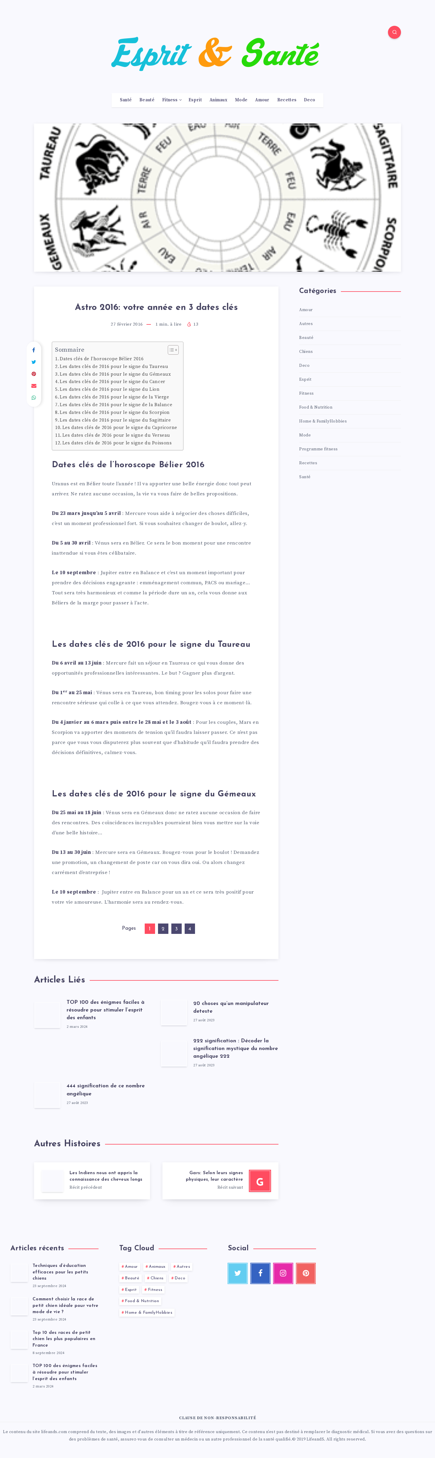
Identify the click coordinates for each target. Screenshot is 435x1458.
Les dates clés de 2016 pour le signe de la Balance (116, 405)
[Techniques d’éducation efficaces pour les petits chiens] (19, 1272)
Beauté (146, 100)
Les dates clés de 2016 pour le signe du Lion (110, 389)
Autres (306, 324)
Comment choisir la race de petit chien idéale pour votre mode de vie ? (65, 1306)
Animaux (218, 100)
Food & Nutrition (315, 407)
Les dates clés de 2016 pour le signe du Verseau (116, 435)
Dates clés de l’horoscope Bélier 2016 (102, 359)
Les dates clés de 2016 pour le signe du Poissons (117, 443)
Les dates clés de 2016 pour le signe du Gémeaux (115, 374)
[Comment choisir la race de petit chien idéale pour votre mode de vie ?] (19, 1306)
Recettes (286, 100)
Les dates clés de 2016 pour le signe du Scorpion (115, 412)
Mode (241, 100)
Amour (262, 100)
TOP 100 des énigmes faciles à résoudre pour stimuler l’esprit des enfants (105, 1010)
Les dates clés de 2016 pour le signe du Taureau (114, 366)
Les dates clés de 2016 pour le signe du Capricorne (119, 427)
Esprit (195, 100)
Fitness (169, 100)
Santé (126, 100)
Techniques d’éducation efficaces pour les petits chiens (60, 1272)
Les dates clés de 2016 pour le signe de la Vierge (114, 397)
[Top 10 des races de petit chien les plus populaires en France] (19, 1339)
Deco (309, 100)
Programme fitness (318, 449)
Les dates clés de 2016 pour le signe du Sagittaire (115, 420)
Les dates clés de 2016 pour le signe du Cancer (112, 382)
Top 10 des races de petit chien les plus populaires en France (64, 1339)
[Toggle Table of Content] (170, 350)
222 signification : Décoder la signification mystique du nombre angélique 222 (235, 1048)
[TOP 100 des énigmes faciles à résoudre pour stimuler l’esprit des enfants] (19, 1372)
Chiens (306, 351)
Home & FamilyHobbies (323, 421)
